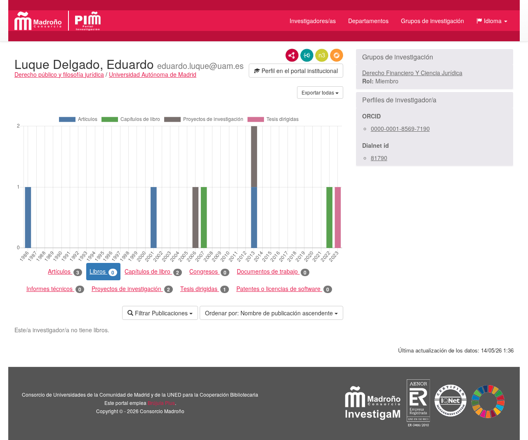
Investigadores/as (313, 21)
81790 (379, 158)
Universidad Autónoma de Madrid (152, 74)
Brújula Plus (161, 402)
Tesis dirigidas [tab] (203, 288)
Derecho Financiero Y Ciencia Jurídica (412, 73)
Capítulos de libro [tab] (152, 271)
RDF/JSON (336, 55)
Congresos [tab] (207, 271)
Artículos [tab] (63, 271)
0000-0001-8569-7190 (400, 128)
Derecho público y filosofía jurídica (59, 74)
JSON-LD (307, 55)
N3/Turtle (321, 55)
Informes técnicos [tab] (53, 288)
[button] (492, 20)
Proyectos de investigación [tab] (131, 288)
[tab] (434, 57)
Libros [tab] (102, 271)
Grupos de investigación (432, 21)
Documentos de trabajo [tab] (271, 271)
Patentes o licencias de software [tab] (282, 288)
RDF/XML (292, 55)
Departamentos (368, 21)
